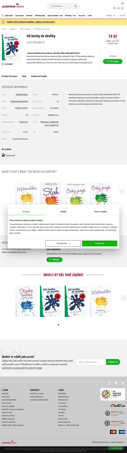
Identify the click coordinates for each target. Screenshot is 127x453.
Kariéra (61, 415)
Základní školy (25, 29)
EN (122, 3)
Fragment (23, 122)
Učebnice (13, 29)
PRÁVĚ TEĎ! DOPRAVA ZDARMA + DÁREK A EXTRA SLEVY (31, 22)
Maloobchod (62, 400)
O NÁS (90, 15)
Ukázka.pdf (8, 155)
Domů (4, 29)
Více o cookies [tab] (100, 212)
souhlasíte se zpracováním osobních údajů (22, 367)
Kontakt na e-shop (37, 393)
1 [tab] (58, 325)
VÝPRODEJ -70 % (70, 15)
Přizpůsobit (62, 243)
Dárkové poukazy (8, 415)
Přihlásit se (113, 362)
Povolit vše (99, 243)
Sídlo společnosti (36, 397)
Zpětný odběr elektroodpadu (12, 425)
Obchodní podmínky (9, 400)
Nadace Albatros (64, 422)
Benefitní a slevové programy (13, 409)
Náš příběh (62, 393)
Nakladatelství (63, 397)
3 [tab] (65, 325)
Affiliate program (8, 419)
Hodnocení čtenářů (39, 76)
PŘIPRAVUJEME (40, 15)
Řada (24, 76)
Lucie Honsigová (35, 42)
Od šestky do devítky (19, 101)
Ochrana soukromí (8, 422)
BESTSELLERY (20, 15)
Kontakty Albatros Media (39, 400)
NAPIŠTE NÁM (117, 448)
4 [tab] (68, 325)
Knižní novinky (7, 412)
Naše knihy (9, 15)
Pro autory (62, 403)
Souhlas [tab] (26, 212)
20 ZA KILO (81, 15)
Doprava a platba (8, 406)
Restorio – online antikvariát (68, 425)
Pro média (62, 409)
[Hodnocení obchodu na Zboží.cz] (116, 404)
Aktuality (5, 393)
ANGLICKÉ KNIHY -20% (55, 15)
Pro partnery (63, 406)
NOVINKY (29, 15)
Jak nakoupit (6, 403)
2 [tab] (62, 325)
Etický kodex (63, 419)
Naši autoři (6, 397)
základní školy (22, 94)
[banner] (13, 4)
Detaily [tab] (64, 212)
